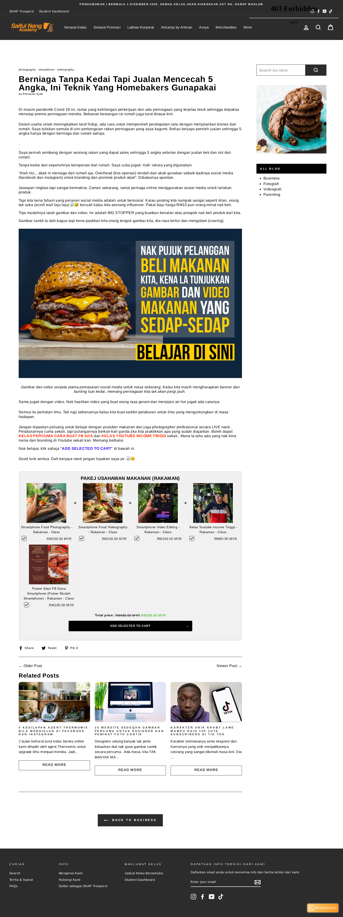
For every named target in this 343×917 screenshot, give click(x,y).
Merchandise (226, 27)
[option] (171, 4)
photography (27, 69)
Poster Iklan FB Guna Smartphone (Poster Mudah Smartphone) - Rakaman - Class (49, 593)
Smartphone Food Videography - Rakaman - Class (102, 529)
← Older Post (30, 666)
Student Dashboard (54, 11)
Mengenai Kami (71, 873)
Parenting (271, 194)
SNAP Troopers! (21, 11)
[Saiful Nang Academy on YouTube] (211, 896)
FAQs (13, 886)
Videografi (272, 189)
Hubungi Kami (69, 879)
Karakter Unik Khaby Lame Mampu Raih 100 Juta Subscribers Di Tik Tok (202, 731)
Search (14, 873)
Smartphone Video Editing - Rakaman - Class (157, 529)
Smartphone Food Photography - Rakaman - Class (47, 529)
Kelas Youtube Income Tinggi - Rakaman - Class (213, 529)
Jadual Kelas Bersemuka (144, 873)
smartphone (46, 69)
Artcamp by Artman (176, 27)
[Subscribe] (258, 882)
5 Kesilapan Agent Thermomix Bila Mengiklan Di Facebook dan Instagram (53, 731)
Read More (54, 765)
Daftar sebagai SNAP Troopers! (83, 886)
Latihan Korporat (140, 27)
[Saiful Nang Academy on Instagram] (193, 896)
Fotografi (271, 184)
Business (271, 178)
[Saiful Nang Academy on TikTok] (221, 896)
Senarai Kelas (75, 27)
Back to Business (133, 820)
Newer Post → (229, 666)
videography (65, 69)
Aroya (204, 27)
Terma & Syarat (21, 879)
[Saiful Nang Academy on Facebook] (202, 896)
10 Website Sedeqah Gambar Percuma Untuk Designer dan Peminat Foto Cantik (129, 731)
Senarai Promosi (107, 27)
